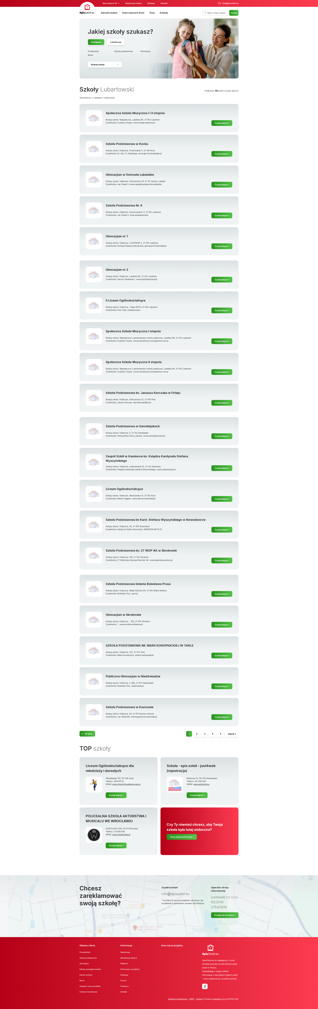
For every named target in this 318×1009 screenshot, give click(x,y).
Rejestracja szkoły (133, 3)
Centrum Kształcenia (88, 992)
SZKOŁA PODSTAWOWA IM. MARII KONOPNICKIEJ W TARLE (149, 645)
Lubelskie (97, 97)
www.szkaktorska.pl (121, 834)
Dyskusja (124, 975)
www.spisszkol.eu (201, 784)
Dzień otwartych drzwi (133, 13)
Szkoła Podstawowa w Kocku (127, 144)
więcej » (232, 734)
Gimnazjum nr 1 (117, 236)
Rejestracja (125, 952)
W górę (88, 733)
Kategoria (96, 42)
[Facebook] (205, 986)
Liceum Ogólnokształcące (124, 489)
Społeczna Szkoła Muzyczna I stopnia (133, 331)
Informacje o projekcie (130, 969)
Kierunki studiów (109, 13)
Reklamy (151, 3)
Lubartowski (109, 97)
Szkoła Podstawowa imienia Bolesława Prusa (138, 584)
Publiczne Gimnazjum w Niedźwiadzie (133, 676)
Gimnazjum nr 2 (117, 269)
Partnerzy (124, 986)
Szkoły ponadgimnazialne (90, 969)
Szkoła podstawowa (123, 51)
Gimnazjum (145, 51)
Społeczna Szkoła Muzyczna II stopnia (134, 362)
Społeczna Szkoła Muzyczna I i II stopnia (135, 113)
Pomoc (123, 980)
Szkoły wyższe (86, 975)
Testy (152, 13)
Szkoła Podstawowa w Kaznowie (129, 707)
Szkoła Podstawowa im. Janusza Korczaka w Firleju (143, 393)
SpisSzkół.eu (85, 97)
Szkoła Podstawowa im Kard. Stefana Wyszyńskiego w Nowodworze (155, 520)
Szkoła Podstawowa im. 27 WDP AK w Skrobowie (141, 550)
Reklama (124, 963)
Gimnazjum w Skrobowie (123, 615)
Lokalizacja (115, 42)
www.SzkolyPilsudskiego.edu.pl (126, 784)
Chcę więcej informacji (181, 837)
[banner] (87, 8)
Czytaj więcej (221, 123)
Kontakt (164, 3)
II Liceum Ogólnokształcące (125, 300)
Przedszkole (93, 51)
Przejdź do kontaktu (224, 915)
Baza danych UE (110, 3)
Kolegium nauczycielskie (90, 986)
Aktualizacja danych (128, 958)
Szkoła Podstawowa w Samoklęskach (133, 426)
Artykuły (164, 13)
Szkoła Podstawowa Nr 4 (124, 205)
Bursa (90, 55)
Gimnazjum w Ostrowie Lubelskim (130, 174)
